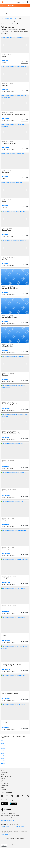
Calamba (5, 375)
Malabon (3, 755)
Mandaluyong (4, 760)
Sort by (9, 23)
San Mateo (5, 172)
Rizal (15, 18)
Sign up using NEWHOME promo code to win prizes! (14, 5)
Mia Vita (4, 259)
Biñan (4, 462)
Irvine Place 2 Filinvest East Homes (13, 114)
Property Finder (4, 785)
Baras (4, 201)
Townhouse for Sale (6, 18)
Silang (4, 520)
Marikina (3, 748)
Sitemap (3, 778)
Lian (3, 607)
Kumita (2, 770)
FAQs (2, 780)
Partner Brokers (4, 772)
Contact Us (3, 789)
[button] (3, 45)
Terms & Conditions (5, 783)
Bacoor (4, 723)
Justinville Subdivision (9, 317)
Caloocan (3, 740)
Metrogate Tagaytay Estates (11, 665)
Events (2, 774)
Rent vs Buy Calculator (6, 776)
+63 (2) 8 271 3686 (19, 826)
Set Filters (4, 13)
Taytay (4, 56)
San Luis (5, 491)
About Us (3, 787)
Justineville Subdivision (10, 288)
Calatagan (5, 578)
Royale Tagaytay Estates (10, 404)
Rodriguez (5, 85)
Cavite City (5, 549)
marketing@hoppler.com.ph (7, 820)
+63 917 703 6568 (5, 826)
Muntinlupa (3, 745)
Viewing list (25, 61)
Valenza (4, 636)
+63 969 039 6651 (5, 828)
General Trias (6, 230)
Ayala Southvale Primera (10, 694)
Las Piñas (3, 750)
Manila (2, 753)
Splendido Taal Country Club (11, 433)
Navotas (3, 763)
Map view (4, 845)
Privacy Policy (4, 782)
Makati (2, 743)
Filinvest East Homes (9, 143)
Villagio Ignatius (7, 346)
